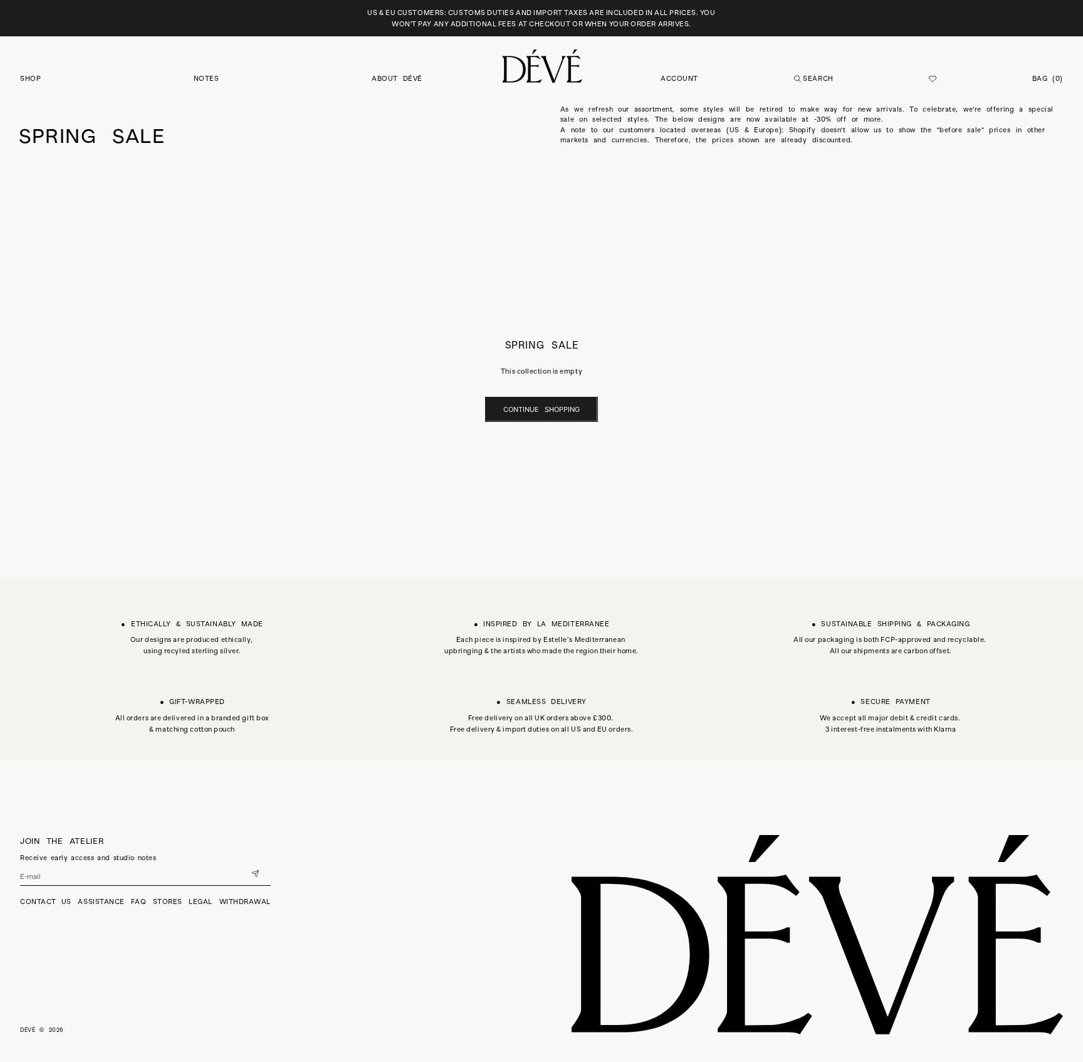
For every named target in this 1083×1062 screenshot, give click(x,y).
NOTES (206, 78)
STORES (167, 901)
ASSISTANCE (101, 901)
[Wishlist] (932, 79)
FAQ (138, 901)
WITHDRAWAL (245, 901)
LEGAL (200, 901)
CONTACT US (45, 901)
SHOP (30, 78)
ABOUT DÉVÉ (397, 78)
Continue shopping (541, 409)
